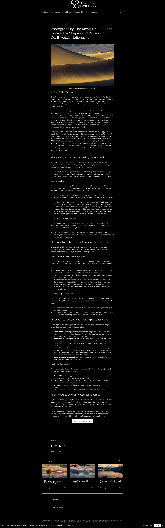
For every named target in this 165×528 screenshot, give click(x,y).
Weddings (67, 12)
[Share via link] (64, 446)
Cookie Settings (147, 525)
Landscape (56, 12)
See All (121, 461)
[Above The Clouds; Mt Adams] (82, 471)
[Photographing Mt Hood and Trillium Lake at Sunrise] (110, 471)
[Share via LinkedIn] (60, 446)
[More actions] (113, 24)
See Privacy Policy (69, 525)
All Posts (45, 12)
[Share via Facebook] (51, 446)
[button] (121, 12)
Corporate (94, 12)
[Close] (163, 525)
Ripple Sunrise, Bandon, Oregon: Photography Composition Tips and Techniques (53, 482)
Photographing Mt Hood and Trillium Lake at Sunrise (110, 482)
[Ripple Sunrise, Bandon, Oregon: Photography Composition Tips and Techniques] (54, 471)
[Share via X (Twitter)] (56, 446)
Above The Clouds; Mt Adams (80, 482)
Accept (157, 525)
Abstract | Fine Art (80, 12)
